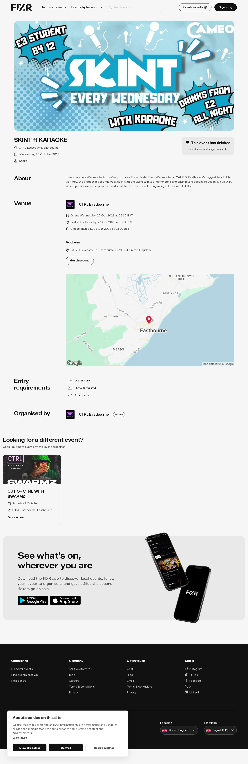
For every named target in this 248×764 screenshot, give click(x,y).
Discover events (53, 7)
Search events (122, 7)
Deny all (66, 747)
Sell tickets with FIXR (83, 669)
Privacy (74, 692)
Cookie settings (104, 747)
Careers (74, 680)
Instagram (195, 669)
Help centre (18, 680)
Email (130, 680)
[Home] (21, 7)
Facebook (195, 680)
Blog (72, 675)
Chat (130, 669)
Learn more (20, 737)
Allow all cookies (29, 747)
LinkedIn (194, 692)
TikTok (193, 675)
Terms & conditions (82, 686)
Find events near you (25, 675)
